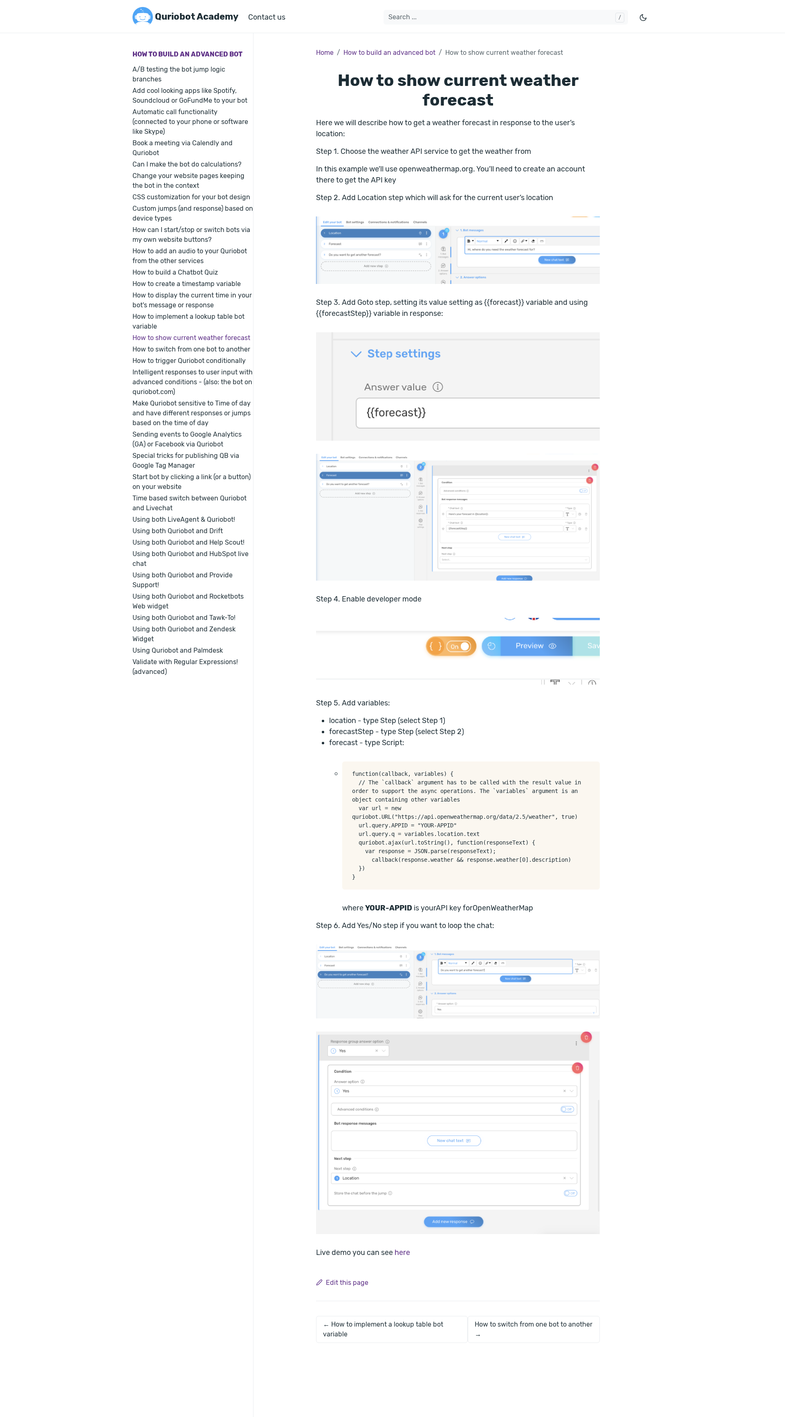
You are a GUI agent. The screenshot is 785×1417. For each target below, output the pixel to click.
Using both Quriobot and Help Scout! (188, 542)
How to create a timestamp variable (186, 284)
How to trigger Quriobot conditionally (189, 361)
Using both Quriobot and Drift (177, 531)
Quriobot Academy (195, 16)
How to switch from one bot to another (191, 349)
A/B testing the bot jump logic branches (178, 74)
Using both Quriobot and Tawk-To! (184, 618)
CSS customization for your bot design (191, 197)
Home (325, 52)
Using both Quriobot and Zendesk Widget (184, 634)
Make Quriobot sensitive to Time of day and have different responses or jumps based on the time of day (191, 413)
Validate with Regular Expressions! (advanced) (185, 667)
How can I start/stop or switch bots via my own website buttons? (191, 234)
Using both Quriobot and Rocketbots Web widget (188, 601)
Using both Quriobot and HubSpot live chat (190, 559)
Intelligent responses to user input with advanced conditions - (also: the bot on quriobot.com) (192, 382)
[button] (458, 250)
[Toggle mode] (643, 17)
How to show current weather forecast (191, 338)
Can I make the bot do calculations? (186, 164)
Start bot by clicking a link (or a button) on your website (191, 482)
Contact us (266, 17)
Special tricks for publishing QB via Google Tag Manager (185, 460)
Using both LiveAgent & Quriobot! (183, 519)
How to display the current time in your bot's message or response (192, 300)
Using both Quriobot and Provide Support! (182, 580)
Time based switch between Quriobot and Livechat (189, 503)
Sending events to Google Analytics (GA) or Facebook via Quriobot (187, 439)
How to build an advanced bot (187, 54)
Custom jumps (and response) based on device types (192, 213)
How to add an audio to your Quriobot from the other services (189, 256)
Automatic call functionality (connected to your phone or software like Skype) (190, 121)
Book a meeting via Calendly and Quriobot (182, 148)
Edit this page (347, 1282)
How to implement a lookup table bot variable (188, 321)
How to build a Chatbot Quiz (175, 272)
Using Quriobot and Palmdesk (177, 650)
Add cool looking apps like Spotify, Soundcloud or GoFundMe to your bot (189, 95)
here (402, 1252)
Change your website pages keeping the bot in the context (188, 180)
